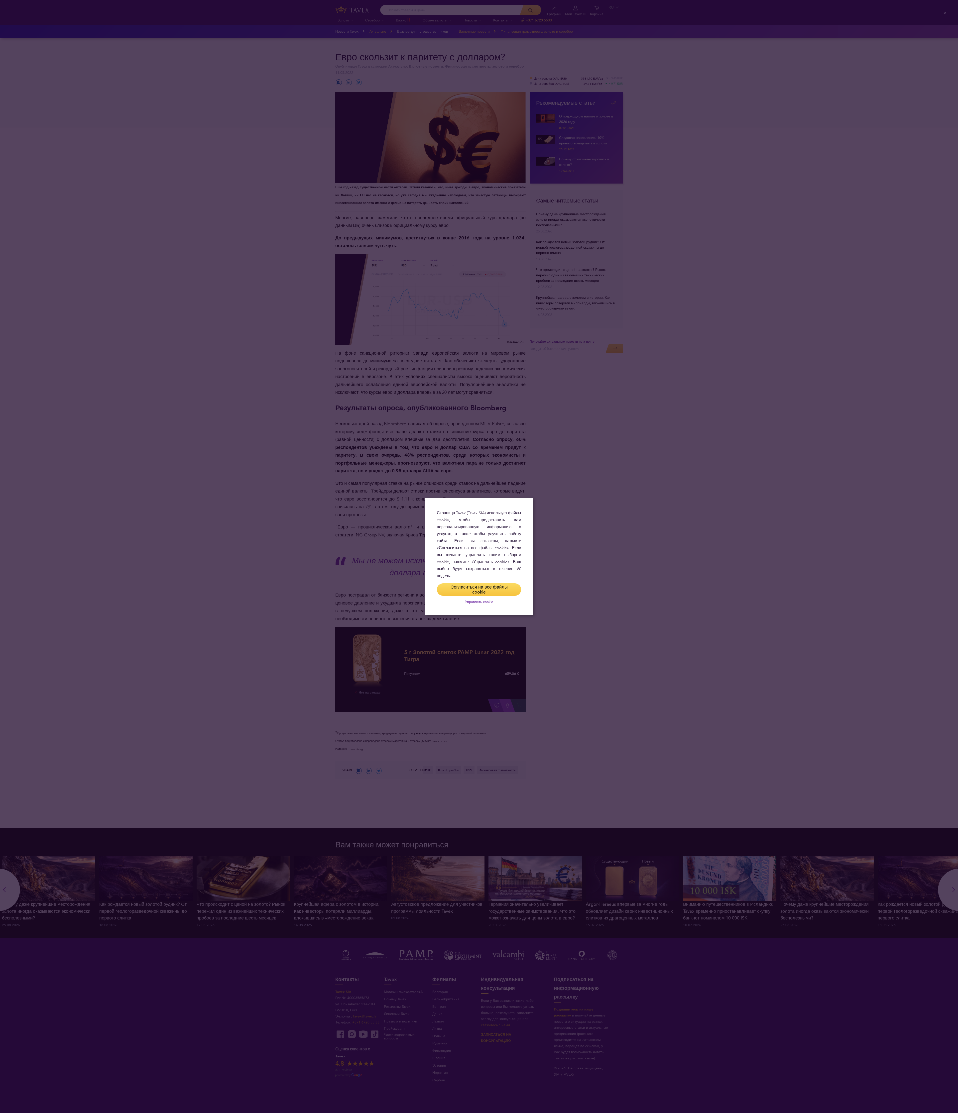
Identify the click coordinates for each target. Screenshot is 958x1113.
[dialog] (479, 556)
